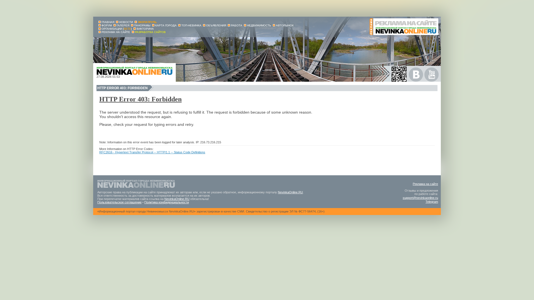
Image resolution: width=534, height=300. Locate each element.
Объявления (216, 25)
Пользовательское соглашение (119, 202)
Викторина (145, 28)
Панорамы (142, 25)
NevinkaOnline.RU (290, 192)
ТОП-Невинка (191, 25)
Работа (236, 25)
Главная (108, 22)
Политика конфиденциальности (166, 202)
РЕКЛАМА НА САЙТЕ (116, 32)
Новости (126, 22)
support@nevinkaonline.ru (420, 197)
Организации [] (117, 28)
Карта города (166, 25)
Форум (107, 25)
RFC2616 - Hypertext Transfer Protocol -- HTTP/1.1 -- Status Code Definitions (152, 152)
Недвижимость (259, 25)
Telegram (432, 201)
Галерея (123, 25)
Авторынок (285, 25)
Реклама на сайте (425, 184)
